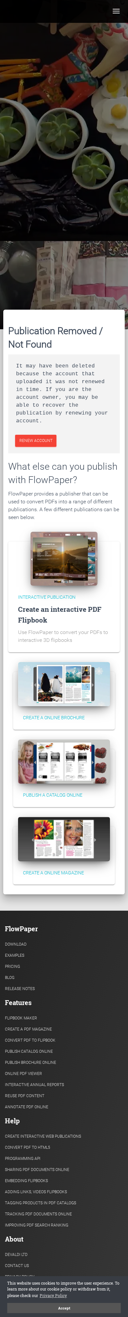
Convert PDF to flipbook (30, 1040)
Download (16, 944)
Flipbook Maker (21, 1018)
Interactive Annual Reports (34, 1084)
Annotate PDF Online (26, 1107)
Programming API (22, 1158)
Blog (9, 977)
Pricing (12, 966)
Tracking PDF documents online (38, 1214)
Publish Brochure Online (30, 1062)
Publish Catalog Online (29, 1051)
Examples (14, 955)
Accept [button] (64, 1308)
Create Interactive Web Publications (43, 1136)
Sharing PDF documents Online (37, 1169)
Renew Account (36, 440)
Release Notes (20, 988)
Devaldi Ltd (16, 1254)
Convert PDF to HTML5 (27, 1147)
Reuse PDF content (24, 1096)
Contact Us (17, 1265)
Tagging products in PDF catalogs (40, 1203)
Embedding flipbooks (26, 1181)
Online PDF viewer (23, 1073)
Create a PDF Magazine (28, 1029)
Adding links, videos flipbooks (36, 1192)
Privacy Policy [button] (53, 1295)
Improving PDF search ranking (36, 1225)
